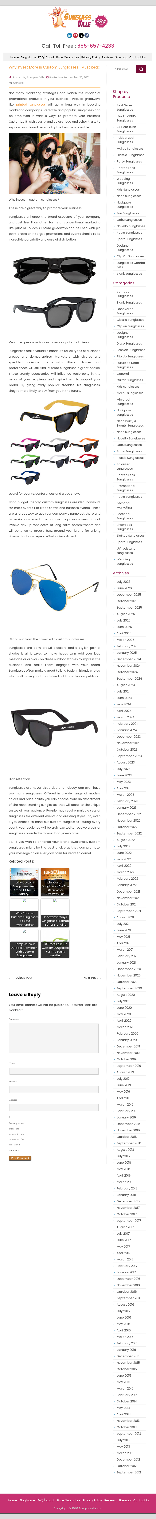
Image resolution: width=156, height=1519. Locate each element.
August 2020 (126, 995)
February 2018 (127, 1188)
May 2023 (124, 782)
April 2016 (124, 1330)
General (18, 83)
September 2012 (129, 1472)
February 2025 (127, 646)
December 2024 (129, 659)
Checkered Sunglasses (125, 311)
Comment (15, 1019)
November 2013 (128, 1421)
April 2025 (124, 633)
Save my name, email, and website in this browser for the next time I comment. (16, 1136)
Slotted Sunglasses (131, 535)
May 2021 (123, 937)
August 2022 (126, 840)
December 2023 (129, 736)
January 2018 (126, 1195)
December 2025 (129, 594)
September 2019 (129, 1066)
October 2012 (127, 1466)
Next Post (93, 978)
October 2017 (127, 1214)
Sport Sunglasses (129, 239)
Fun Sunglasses (128, 213)
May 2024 (124, 704)
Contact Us (137, 57)
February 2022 (127, 878)
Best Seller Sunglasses (125, 107)
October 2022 (127, 827)
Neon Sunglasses (129, 196)
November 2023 (128, 743)
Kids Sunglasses (128, 189)
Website (13, 1099)
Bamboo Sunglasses (125, 293)
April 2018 (124, 1175)
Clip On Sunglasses (131, 256)
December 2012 (128, 1459)
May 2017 (123, 1246)
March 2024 (126, 717)
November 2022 (128, 820)
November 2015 (128, 1362)
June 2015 (124, 1375)
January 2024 (127, 730)
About (50, 57)
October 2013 (127, 1427)
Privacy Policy (90, 57)
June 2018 (124, 1162)
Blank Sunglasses (129, 273)
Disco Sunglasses (129, 343)
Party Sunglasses (129, 161)
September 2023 (129, 756)
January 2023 (127, 807)
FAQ (41, 57)
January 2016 (126, 1350)
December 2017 (128, 1201)
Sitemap (121, 57)
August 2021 (125, 917)
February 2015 (127, 1395)
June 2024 (124, 698)
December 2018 (128, 1124)
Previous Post (21, 978)
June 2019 (124, 1085)
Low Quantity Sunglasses (126, 118)
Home (14, 57)
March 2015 (125, 1388)
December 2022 (129, 814)
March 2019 (125, 1104)
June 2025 (124, 627)
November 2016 (128, 1285)
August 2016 (125, 1304)
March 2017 (125, 1259)
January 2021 (126, 962)
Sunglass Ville (36, 77)
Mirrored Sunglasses (125, 401)
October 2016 (127, 1291)
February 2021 (127, 956)
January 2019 (126, 1117)
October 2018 (127, 1137)
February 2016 (127, 1343)
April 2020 (124, 1020)
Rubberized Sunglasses (125, 140)
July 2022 (123, 846)
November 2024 (129, 665)
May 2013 (123, 1446)
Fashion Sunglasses (131, 350)
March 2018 (125, 1182)
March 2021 (125, 949)
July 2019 (123, 1079)
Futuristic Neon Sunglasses (128, 365)
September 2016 (129, 1298)
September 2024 (129, 678)
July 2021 (123, 924)
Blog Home (28, 57)
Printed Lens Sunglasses (126, 170)
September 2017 (129, 1221)
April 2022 (124, 866)
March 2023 (125, 795)
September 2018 (129, 1143)
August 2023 (126, 762)
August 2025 (126, 614)
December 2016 (128, 1279)
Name (13, 1063)
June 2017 (124, 1240)
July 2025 (124, 620)
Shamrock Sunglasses (125, 527)
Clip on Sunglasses (130, 326)
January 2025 (127, 653)
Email (13, 1081)
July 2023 (123, 769)
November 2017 (128, 1208)
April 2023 (124, 788)
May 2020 (124, 1014)
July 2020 (124, 1001)
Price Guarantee (68, 57)
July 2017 (123, 1233)
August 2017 (125, 1227)
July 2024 (124, 691)
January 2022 (127, 885)
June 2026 (124, 588)
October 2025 (127, 601)
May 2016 (123, 1324)
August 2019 (125, 1072)
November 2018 (128, 1130)
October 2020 (127, 982)
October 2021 (127, 904)
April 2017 (124, 1253)
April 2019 (124, 1098)
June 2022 (124, 853)
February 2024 (127, 724)
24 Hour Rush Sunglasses (126, 129)
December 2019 (128, 1046)
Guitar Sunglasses (130, 380)
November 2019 (128, 1053)
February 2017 (127, 1266)
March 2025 (125, 640)
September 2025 (129, 607)
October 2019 (127, 1059)
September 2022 (129, 833)
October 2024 (127, 672)
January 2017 (126, 1272)
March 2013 (125, 1453)
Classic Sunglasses (130, 155)
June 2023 (124, 775)
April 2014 (124, 1414)
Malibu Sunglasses (130, 148)
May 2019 (123, 1091)
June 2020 (124, 1008)
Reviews (107, 57)
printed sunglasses (30, 104)
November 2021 (128, 898)
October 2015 (127, 1369)
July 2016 (123, 1311)
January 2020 (127, 1040)
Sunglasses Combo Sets (131, 265)
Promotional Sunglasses (126, 488)
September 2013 (129, 1433)
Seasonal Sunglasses (125, 516)
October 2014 (127, 1401)
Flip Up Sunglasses (130, 356)
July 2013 (123, 1440)
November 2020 (129, 975)
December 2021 (128, 891)
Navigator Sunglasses (125, 204)
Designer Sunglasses (125, 247)
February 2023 (127, 801)
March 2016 (125, 1337)
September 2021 (129, 911)
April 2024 (124, 711)
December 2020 (129, 969)
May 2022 (124, 859)
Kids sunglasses (128, 386)
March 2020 (125, 1027)
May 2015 (123, 1382)
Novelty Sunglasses (131, 226)
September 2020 (129, 988)
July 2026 (124, 582)
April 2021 (124, 943)
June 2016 (124, 1317)
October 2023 (127, 749)
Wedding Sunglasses (125, 181)
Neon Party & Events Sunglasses (130, 423)
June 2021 (124, 930)
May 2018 (123, 1169)
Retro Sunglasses (129, 232)
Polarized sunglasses (125, 466)
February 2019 (127, 1111)
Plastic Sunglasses (130, 458)
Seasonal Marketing (124, 505)
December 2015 (128, 1356)
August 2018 (125, 1150)
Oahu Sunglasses (129, 220)
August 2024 (126, 685)
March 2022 (125, 872)
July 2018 (123, 1156)
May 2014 (123, 1408)
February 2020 (127, 1033)
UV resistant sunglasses (126, 550)
